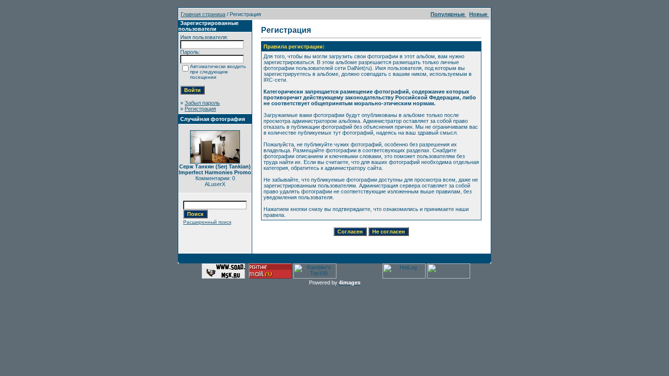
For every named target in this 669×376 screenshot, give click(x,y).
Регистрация (200, 109)
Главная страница (203, 14)
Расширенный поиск (207, 222)
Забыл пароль (202, 103)
